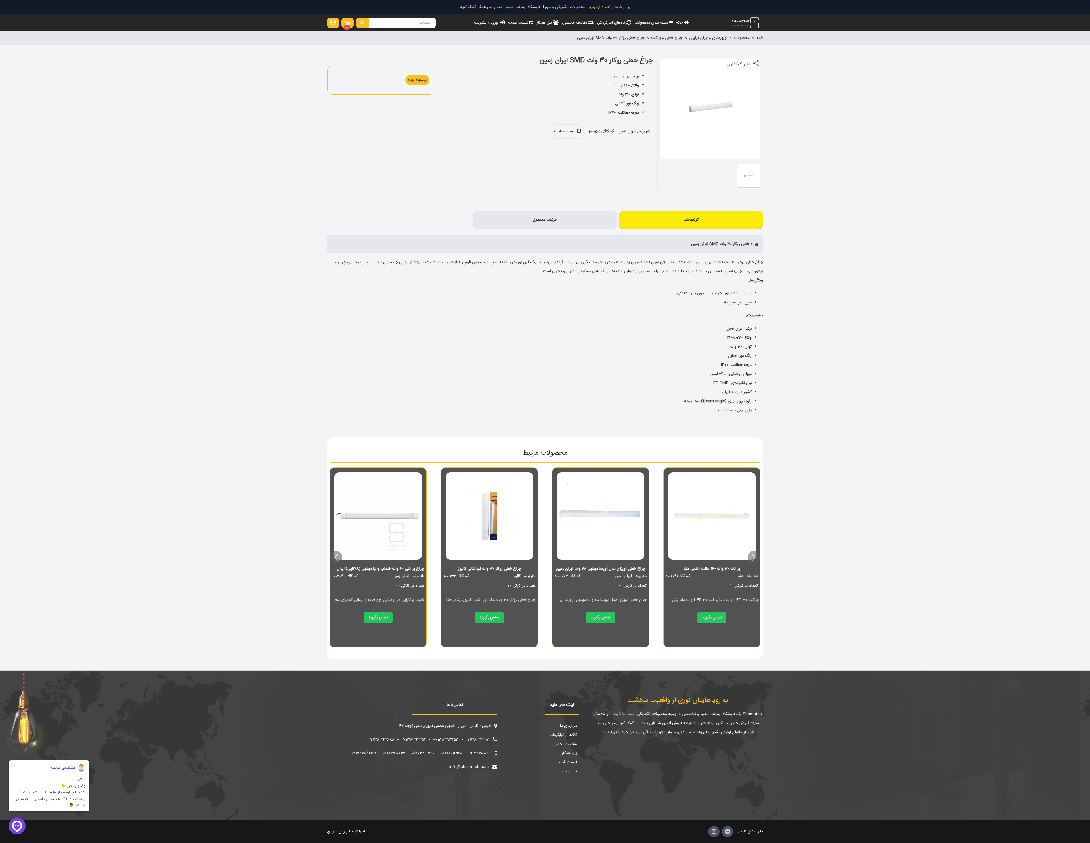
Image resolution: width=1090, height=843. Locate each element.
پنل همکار (569, 753)
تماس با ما (569, 771)
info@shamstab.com (469, 767)
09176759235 (364, 753)
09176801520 (423, 753)
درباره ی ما (568, 726)
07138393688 (381, 739)
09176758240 (480, 753)
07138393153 (446, 739)
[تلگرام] (727, 831)
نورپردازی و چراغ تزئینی (708, 38)
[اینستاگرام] (714, 831)
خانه (759, 38)
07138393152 (478, 739)
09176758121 (394, 753)
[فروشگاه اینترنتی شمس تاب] (745, 22)
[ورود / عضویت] (333, 22)
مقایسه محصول (564, 744)
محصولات (742, 38)
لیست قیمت (567, 762)
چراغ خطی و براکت (666, 38)
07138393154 (413, 739)
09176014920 (451, 753)
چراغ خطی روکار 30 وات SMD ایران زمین (610, 38)
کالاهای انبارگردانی (562, 735)
